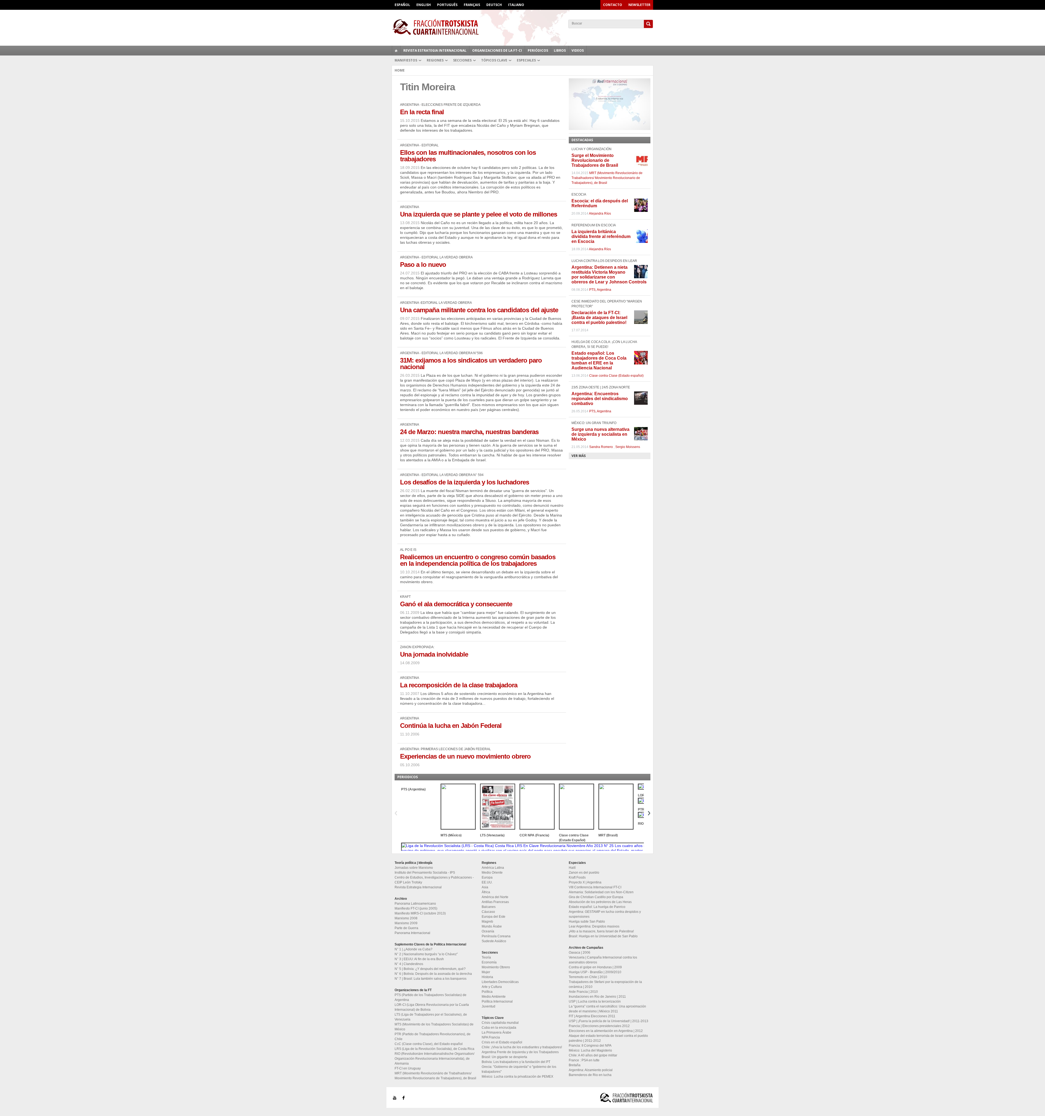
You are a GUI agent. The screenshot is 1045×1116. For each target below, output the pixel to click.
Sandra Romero (601, 447)
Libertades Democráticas (500, 982)
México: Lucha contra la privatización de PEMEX (517, 1076)
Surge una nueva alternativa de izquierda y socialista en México (600, 434)
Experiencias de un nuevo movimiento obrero (465, 756)
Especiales (526, 60)
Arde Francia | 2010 (583, 992)
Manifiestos (406, 60)
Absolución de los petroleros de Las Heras (600, 902)
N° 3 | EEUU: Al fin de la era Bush (419, 959)
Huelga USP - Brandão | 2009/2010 (595, 972)
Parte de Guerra (406, 928)
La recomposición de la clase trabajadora (458, 685)
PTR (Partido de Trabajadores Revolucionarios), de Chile (433, 1036)
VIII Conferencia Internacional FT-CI (595, 887)
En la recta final (422, 112)
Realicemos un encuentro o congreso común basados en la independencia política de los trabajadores (477, 560)
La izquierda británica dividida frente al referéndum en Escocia (601, 236)
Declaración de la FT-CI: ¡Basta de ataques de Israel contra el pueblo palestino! (599, 317)
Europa (487, 877)
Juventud (488, 1006)
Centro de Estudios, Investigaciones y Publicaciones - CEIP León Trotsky (434, 880)
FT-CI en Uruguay (408, 1068)
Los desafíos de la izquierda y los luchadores (464, 482)
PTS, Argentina (600, 290)
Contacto (612, 4)
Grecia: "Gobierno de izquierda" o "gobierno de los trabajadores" (519, 1069)
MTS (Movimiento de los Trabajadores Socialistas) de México (434, 1026)
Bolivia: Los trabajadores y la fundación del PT (516, 1062)
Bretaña (574, 1065)
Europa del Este (493, 917)
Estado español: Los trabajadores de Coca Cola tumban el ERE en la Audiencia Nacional (598, 360)
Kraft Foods (577, 877)
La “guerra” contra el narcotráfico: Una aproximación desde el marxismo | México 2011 (607, 1008)
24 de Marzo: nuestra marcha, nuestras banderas (469, 431)
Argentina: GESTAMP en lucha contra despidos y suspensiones (605, 914)
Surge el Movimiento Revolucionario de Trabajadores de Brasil (594, 160)
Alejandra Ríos (600, 213)
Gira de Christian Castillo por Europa (596, 897)
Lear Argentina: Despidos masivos (594, 926)
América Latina (493, 868)
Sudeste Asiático (494, 941)
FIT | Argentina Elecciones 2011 (592, 1016)
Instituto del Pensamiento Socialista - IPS (425, 872)
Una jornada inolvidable (434, 654)
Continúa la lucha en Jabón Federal (451, 725)
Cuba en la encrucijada (499, 1028)
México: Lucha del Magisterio (590, 1050)
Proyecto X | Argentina (585, 882)
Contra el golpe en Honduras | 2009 (595, 967)
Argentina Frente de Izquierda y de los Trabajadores (520, 1052)
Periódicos (538, 50)
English (423, 4)
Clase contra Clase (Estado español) (616, 376)
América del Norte (495, 897)
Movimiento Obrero (496, 967)
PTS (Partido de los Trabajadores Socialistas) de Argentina (430, 997)
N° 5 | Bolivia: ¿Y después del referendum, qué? (430, 969)
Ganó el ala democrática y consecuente (456, 604)
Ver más (578, 455)
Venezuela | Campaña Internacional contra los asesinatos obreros (603, 960)
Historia (487, 977)
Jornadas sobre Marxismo (414, 868)
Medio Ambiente (494, 996)
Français (472, 4)
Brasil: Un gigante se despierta (504, 1057)
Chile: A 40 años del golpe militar (593, 1055)
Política (487, 992)
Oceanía (488, 931)
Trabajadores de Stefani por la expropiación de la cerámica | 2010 (605, 984)
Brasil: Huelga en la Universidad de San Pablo (603, 936)
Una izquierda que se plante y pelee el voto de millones (478, 214)
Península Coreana (496, 936)
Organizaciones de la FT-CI (497, 50)
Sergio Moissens (627, 447)
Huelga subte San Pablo (587, 921)
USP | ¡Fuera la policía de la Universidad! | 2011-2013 (608, 1021)
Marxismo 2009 (406, 923)
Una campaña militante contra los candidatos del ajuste (479, 310)
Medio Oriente (492, 872)
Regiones (435, 60)
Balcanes (489, 907)
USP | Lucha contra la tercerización (595, 1001)
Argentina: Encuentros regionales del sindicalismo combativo (599, 398)
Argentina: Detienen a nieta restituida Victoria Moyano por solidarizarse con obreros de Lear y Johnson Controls (609, 274)
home (396, 50)
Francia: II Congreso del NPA (590, 1045)
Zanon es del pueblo (584, 872)
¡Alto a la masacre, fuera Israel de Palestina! (601, 931)
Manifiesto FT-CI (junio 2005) (416, 908)
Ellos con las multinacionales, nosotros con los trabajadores (468, 156)
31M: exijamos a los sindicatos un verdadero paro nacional (471, 363)
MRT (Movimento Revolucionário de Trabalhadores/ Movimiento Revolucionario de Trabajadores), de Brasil (607, 178)
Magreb (487, 921)
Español (402, 4)
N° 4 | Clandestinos (409, 964)
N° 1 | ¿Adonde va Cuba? (413, 949)
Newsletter (639, 4)
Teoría (486, 957)
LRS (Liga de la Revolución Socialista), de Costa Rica (434, 1049)
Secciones (462, 60)
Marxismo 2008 (406, 918)
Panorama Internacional (412, 933)
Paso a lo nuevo (423, 264)
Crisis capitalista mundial (500, 1023)
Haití (572, 868)
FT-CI (522, 27)
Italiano (516, 4)
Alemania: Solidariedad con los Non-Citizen (601, 892)
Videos (577, 50)
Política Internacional (497, 1001)
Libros (560, 50)
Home (400, 70)
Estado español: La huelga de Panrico (597, 907)
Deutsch (494, 4)
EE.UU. (487, 882)
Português (447, 4)
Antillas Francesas (495, 902)
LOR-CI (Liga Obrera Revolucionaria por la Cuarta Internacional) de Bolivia (432, 1007)
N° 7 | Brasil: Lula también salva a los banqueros (430, 979)
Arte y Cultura (492, 987)
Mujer (486, 972)
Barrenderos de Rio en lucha (590, 1075)
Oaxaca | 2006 (579, 952)
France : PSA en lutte (584, 1060)
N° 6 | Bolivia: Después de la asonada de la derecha (433, 974)
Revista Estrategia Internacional (434, 50)
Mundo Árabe (492, 926)
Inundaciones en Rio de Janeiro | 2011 (597, 996)
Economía (489, 962)
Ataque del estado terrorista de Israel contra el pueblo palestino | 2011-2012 (608, 1038)
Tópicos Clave (494, 60)
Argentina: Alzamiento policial (591, 1070)
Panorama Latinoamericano (415, 903)
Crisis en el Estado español (502, 1042)
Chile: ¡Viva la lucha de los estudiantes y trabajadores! (522, 1047)
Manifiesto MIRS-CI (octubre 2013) (420, 913)
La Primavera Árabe (496, 1032)
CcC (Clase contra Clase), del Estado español (429, 1044)
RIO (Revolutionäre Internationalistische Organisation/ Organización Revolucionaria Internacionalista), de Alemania (434, 1058)
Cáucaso (488, 912)
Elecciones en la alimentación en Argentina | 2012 (606, 1031)
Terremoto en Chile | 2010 (588, 977)
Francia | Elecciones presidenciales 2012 (599, 1026)
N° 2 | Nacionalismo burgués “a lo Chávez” (426, 954)
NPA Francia (491, 1037)
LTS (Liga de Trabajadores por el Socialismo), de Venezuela (431, 1017)
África (486, 892)
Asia (485, 887)
